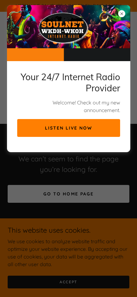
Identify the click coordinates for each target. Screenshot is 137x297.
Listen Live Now (68, 128)
